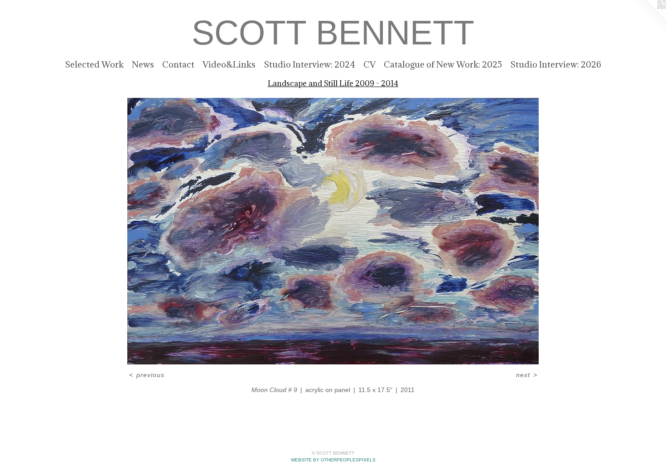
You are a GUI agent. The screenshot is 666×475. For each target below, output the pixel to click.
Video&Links (229, 64)
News (143, 64)
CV (369, 64)
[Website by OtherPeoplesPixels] (648, 18)
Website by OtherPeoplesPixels (333, 459)
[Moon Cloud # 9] (333, 231)
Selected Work (94, 64)
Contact (178, 64)
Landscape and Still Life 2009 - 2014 (333, 83)
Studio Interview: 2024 (309, 64)
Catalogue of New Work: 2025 (443, 64)
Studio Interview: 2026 (555, 64)
